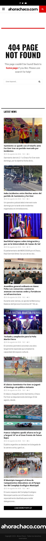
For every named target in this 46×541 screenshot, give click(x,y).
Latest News (10, 111)
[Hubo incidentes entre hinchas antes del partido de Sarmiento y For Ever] (23, 178)
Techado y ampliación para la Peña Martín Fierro (20, 338)
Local (7, 311)
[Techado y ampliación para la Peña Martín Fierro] (23, 321)
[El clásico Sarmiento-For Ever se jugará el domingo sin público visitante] (23, 369)
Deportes (8, 120)
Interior (8, 260)
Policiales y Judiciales (13, 167)
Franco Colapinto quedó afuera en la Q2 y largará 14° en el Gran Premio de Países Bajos (23, 435)
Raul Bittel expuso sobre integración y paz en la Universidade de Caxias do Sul (22, 243)
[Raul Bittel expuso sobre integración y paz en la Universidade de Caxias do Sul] (23, 226)
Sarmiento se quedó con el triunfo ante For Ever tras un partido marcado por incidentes (22, 148)
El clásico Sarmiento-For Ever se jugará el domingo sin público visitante (22, 386)
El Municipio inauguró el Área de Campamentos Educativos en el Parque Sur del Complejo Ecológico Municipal (22, 483)
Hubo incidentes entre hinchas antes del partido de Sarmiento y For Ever (22, 195)
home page (12, 68)
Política (8, 215)
